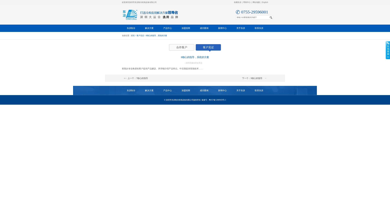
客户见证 (140, 36)
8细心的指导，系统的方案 (156, 36)
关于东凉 (240, 28)
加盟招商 (186, 28)
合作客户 (181, 47)
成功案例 (204, 28)
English (265, 2)
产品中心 (167, 28)
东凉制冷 (131, 28)
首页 (133, 36)
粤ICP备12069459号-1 (217, 100)
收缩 (388, 50)
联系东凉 (259, 28)
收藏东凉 (237, 2)
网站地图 (256, 2)
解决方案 (149, 28)
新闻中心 (222, 28)
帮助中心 (247, 2)
